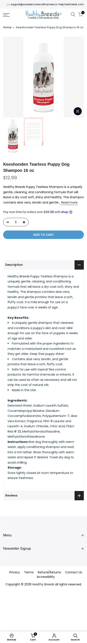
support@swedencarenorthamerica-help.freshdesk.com (47, 4)
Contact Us (73, 572)
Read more (68, 202)
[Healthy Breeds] (43, 15)
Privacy (14, 572)
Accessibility (46, 577)
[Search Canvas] (73, 15)
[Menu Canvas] (12, 15)
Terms (29, 572)
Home (7, 27)
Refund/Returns (49, 572)
